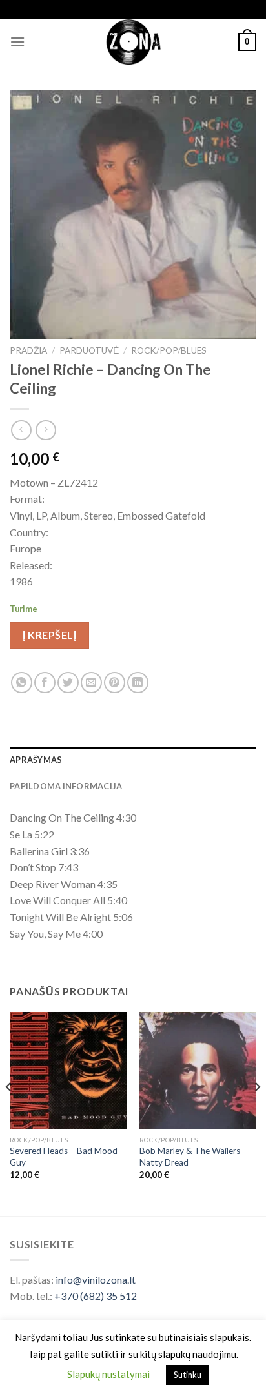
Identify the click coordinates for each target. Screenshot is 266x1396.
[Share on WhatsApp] (21, 682)
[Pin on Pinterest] (114, 682)
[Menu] (17, 41)
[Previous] (9, 1113)
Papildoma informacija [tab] (66, 786)
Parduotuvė (89, 350)
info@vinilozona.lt (96, 1279)
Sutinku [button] (187, 1375)
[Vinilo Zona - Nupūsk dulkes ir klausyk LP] (133, 42)
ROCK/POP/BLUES (169, 350)
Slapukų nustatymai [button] (108, 1374)
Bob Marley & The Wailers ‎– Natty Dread (193, 1157)
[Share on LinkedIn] (137, 682)
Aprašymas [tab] (36, 759)
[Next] (257, 1113)
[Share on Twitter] (68, 682)
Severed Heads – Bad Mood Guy (64, 1157)
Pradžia (28, 350)
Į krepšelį (49, 635)
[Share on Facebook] (45, 682)
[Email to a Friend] (91, 682)
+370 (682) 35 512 (95, 1296)
